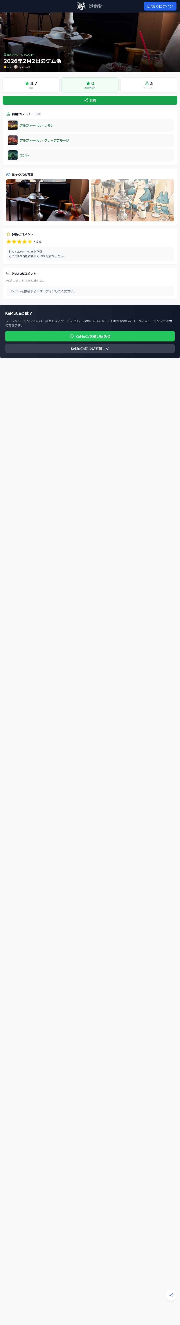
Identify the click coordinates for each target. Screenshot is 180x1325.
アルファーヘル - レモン (37, 125)
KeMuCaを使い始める (93, 336)
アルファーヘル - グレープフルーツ (44, 140)
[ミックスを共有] (171, 1295)
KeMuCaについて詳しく (90, 348)
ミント (24, 155)
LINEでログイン (160, 6)
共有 (93, 100)
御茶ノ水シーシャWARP (20, 54)
